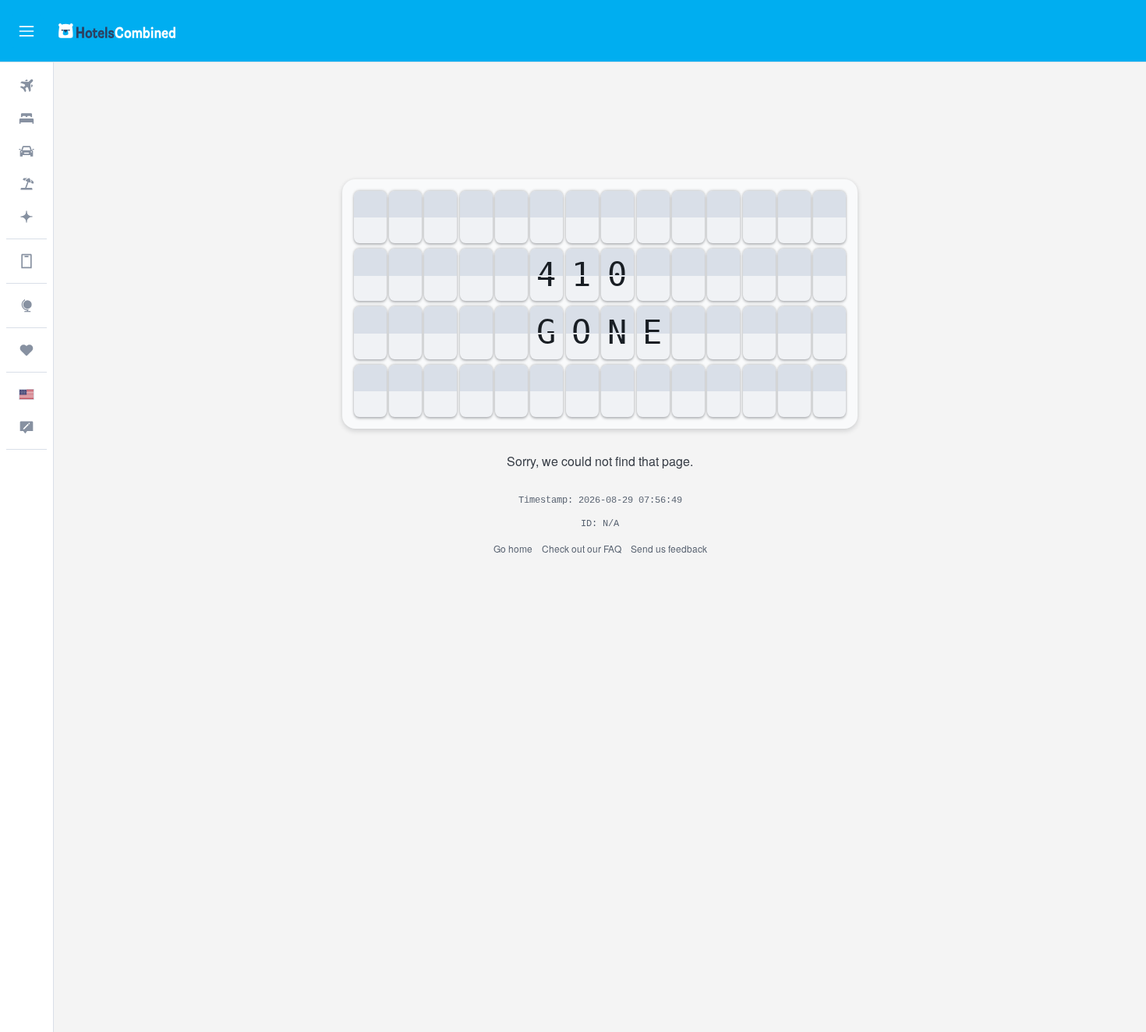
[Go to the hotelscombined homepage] (117, 30)
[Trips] (26, 350)
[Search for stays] (26, 118)
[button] (26, 31)
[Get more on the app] (26, 261)
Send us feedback (669, 548)
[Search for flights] (26, 85)
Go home (512, 548)
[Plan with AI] (26, 216)
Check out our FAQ (581, 548)
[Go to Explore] (26, 305)
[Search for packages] (26, 184)
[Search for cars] (26, 151)
